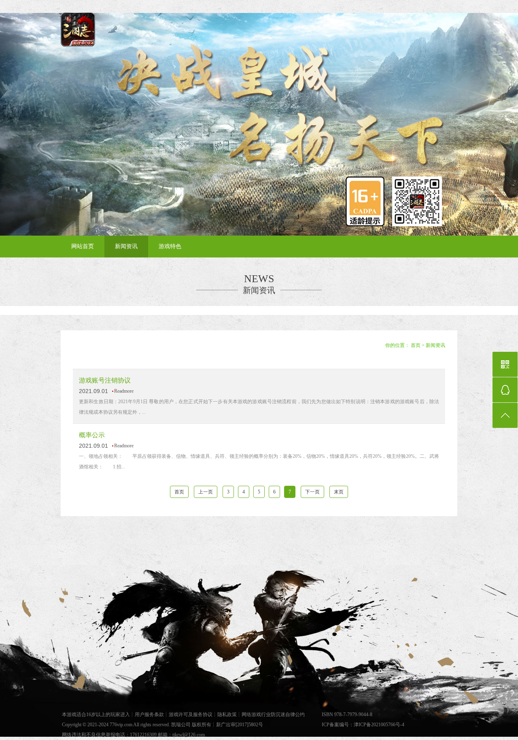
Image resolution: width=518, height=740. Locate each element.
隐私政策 (227, 714)
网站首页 (82, 246)
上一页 (205, 492)
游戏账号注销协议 (105, 380)
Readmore (124, 391)
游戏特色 (170, 246)
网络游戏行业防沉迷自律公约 (273, 714)
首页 (415, 345)
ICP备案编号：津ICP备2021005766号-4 (363, 724)
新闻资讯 (126, 246)
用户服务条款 (149, 714)
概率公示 (92, 435)
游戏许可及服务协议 (190, 714)
